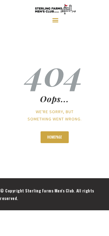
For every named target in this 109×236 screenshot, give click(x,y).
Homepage (54, 137)
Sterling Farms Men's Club (49, 190)
